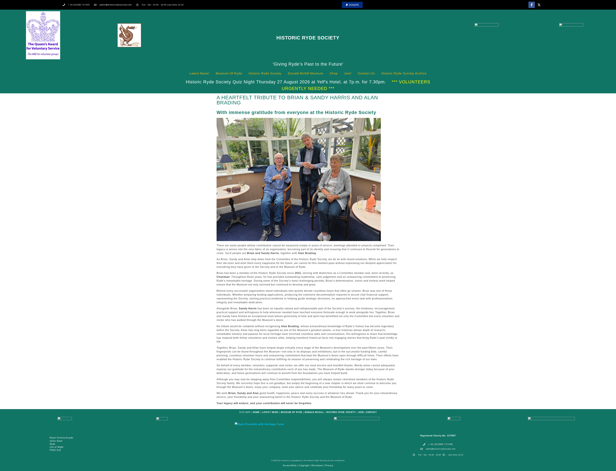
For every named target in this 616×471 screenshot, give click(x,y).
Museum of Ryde (229, 73)
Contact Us (366, 73)
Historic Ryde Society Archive (404, 73)
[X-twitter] (539, 5)
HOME (256, 412)
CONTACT (371, 412)
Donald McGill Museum (305, 73)
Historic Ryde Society (307, 37)
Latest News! (199, 73)
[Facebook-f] (531, 5)
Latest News (270, 412)
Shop (334, 73)
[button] (352, 5)
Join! (347, 73)
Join (361, 412)
